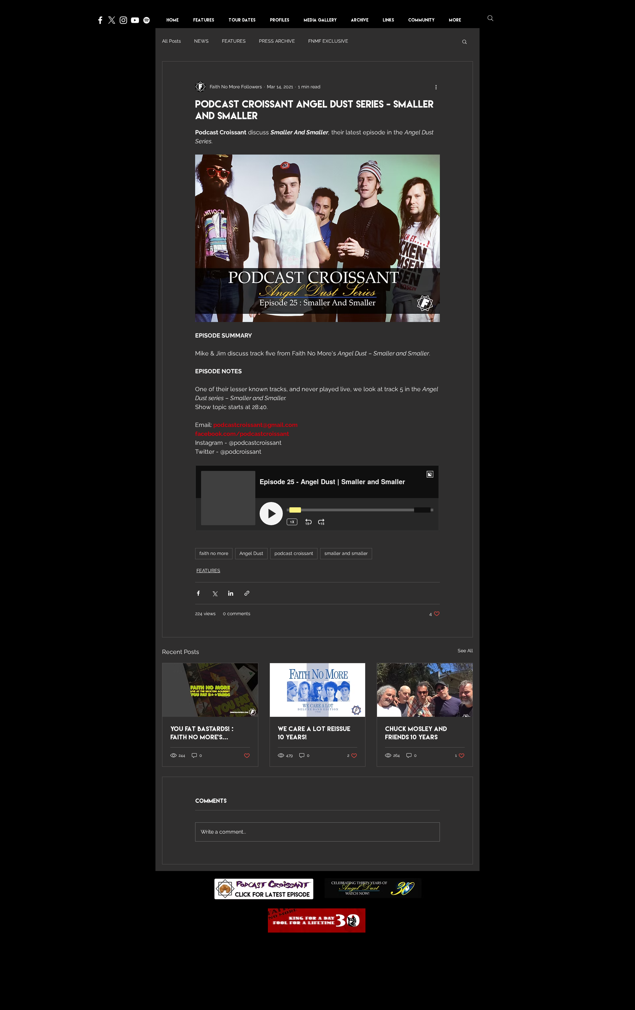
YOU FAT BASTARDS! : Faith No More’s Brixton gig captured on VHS (207, 733)
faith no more (213, 553)
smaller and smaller (346, 553)
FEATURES (234, 41)
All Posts (171, 41)
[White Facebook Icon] (100, 20)
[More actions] (436, 87)
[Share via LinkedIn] (231, 593)
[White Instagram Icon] (123, 20)
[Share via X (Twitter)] (214, 593)
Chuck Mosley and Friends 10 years (416, 733)
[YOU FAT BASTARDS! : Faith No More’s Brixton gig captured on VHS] (210, 690)
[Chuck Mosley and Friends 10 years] (425, 690)
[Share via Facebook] (198, 593)
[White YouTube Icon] (135, 20)
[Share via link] (247, 593)
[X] (112, 20)
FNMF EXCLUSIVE (328, 41)
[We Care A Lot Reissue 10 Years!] (317, 690)
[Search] (490, 18)
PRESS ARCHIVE (277, 41)
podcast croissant (294, 553)
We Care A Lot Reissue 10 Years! (314, 733)
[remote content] (317, 498)
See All (465, 650)
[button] (282, 20)
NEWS (201, 41)
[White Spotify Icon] (146, 20)
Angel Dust (251, 553)
